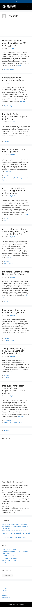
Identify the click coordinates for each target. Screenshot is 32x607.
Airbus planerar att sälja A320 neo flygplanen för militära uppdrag (13, 190)
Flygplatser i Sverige (8, 555)
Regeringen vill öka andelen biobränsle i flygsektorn (15, 311)
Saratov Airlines (23, 423)
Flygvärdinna (23, 178)
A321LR (6, 263)
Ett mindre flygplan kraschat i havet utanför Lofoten (15, 273)
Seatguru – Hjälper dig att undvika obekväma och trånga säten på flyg (14, 351)
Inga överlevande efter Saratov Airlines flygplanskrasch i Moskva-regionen (14, 389)
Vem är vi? (5, 563)
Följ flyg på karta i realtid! (9, 558)
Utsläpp (12, 340)
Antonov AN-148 (13, 423)
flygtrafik (6, 340)
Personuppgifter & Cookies (9, 560)
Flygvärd (16, 178)
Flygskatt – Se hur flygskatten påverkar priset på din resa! (15, 116)
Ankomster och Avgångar (9, 549)
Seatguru (6, 377)
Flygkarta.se (13, 6)
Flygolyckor (7, 69)
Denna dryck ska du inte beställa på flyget (13, 150)
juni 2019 (4, 590)
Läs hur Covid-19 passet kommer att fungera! (15, 524)
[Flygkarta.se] (4, 6)
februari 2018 (6, 597)
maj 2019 (4, 593)
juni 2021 (4, 588)
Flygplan (13, 69)
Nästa (8, 430)
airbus (12, 221)
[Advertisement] (16, 26)
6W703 (6, 423)
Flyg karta (21, 604)
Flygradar (12, 106)
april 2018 (5, 595)
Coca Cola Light (8, 178)
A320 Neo (7, 221)
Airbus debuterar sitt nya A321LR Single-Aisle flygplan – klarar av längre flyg (15, 231)
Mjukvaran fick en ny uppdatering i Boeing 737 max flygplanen (14, 43)
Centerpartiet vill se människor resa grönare (13, 78)
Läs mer (19, 65)
